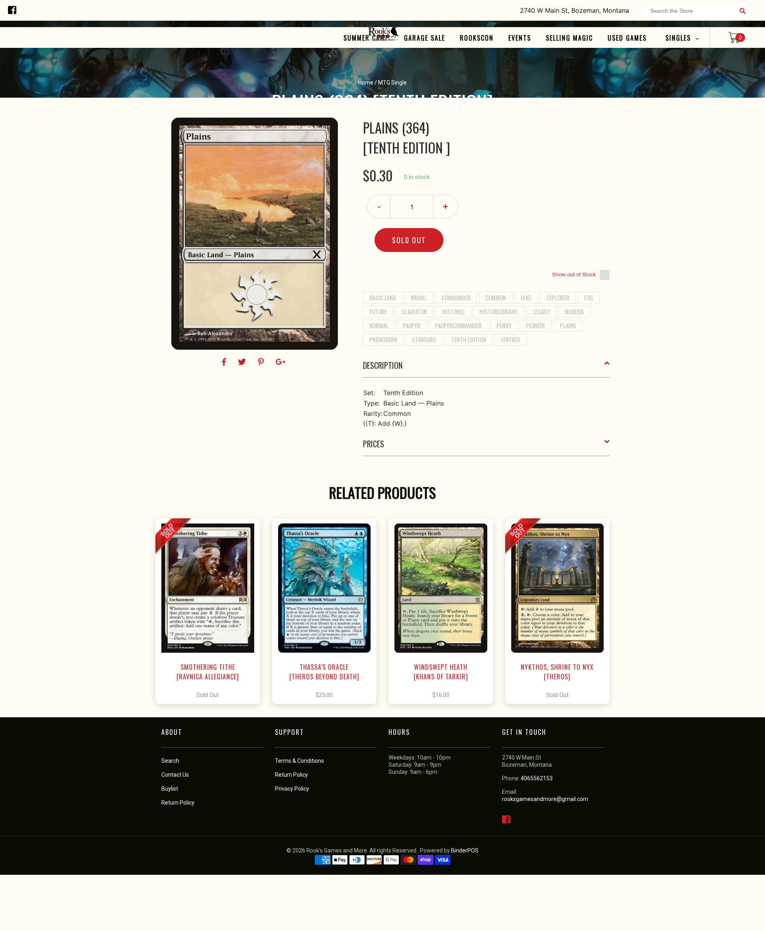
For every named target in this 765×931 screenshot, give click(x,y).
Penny (503, 325)
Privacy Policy (292, 788)
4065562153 (537, 778)
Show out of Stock (574, 274)
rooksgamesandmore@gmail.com (545, 799)
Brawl (419, 297)
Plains (568, 325)
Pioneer (535, 325)
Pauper (411, 325)
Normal (378, 325)
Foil (589, 297)
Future (378, 311)
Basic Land (382, 297)
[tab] (486, 368)
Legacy (541, 311)
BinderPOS (465, 850)
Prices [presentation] (373, 444)
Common (495, 297)
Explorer (558, 297)
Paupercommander (458, 325)
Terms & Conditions (299, 761)
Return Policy (291, 775)
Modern (574, 311)
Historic (453, 311)
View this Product (211, 611)
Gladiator (414, 311)
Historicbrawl (498, 311)
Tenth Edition (468, 339)
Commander (456, 297)
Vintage (510, 339)
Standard (424, 339)
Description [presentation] (382, 365)
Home (365, 82)
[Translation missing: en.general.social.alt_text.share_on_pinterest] (262, 362)
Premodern (383, 339)
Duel (526, 297)
